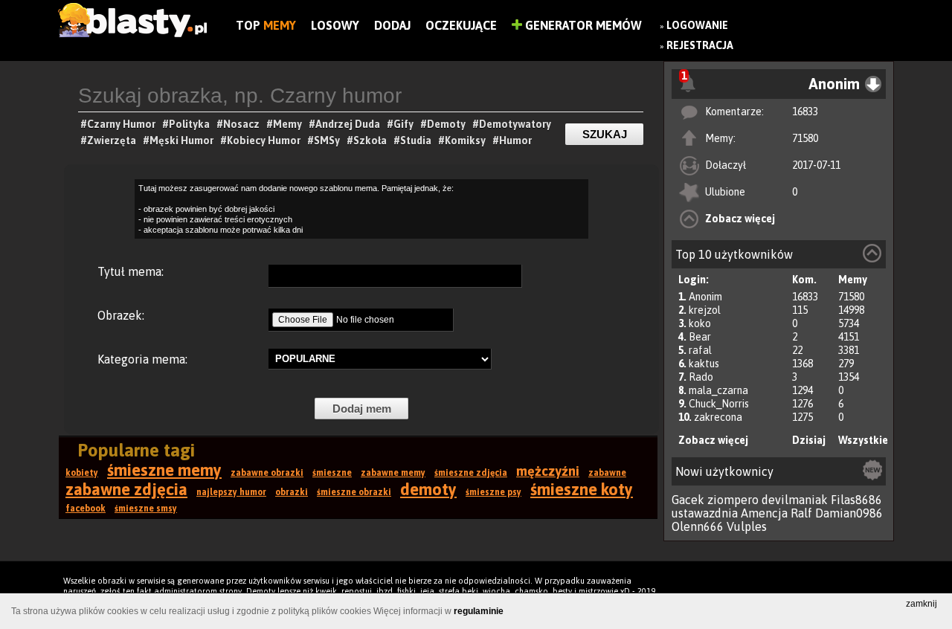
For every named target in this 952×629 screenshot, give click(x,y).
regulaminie (479, 611)
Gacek (688, 499)
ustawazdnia (705, 513)
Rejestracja (699, 45)
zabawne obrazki (267, 473)
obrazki (291, 492)
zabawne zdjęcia (126, 489)
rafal (700, 350)
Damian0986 (849, 513)
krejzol (705, 310)
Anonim (705, 297)
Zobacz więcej (740, 219)
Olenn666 (698, 526)
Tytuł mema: (130, 271)
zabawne (607, 473)
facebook (85, 508)
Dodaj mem (361, 408)
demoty (428, 489)
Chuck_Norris (719, 404)
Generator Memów (582, 25)
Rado (701, 377)
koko (700, 323)
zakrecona (718, 417)
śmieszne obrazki (354, 492)
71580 (805, 138)
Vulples (747, 526)
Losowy (335, 25)
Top (266, 25)
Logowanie (697, 25)
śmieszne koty (581, 489)
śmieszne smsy (146, 508)
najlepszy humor (231, 492)
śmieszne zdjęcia (470, 473)
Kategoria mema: (142, 359)
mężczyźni (547, 471)
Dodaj (392, 25)
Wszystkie (863, 440)
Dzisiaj (809, 440)
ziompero (733, 499)
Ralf (801, 513)
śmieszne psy (493, 492)
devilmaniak (795, 499)
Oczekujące (461, 25)
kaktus (704, 364)
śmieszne (332, 473)
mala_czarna (718, 390)
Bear (700, 337)
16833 (805, 111)
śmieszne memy (164, 470)
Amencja (764, 513)
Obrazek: (120, 315)
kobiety (81, 473)
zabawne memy (393, 473)
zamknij (921, 604)
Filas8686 (856, 499)
